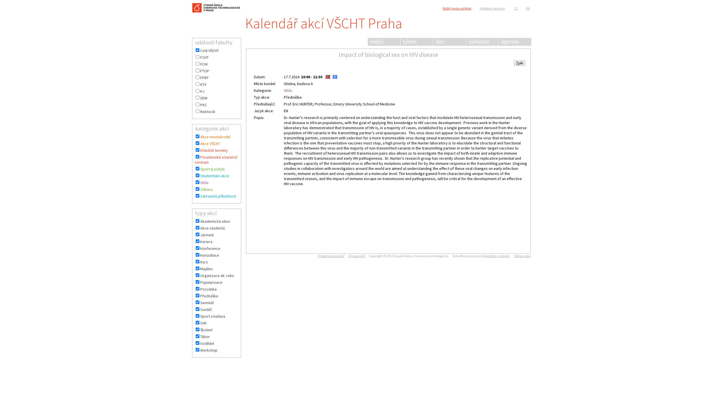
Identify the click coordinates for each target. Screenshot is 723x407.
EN (528, 8)
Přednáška (209, 295)
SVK (203, 323)
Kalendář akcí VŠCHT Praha (323, 23)
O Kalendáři (356, 256)
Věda (204, 182)
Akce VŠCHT (210, 143)
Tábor (205, 336)
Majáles (206, 268)
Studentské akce (214, 175)
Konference (210, 248)
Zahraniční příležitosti (218, 196)
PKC (203, 104)
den (440, 41)
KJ (202, 91)
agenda (510, 41)
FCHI (204, 64)
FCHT (204, 57)
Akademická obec (215, 221)
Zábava (206, 189)
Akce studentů (212, 228)
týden (410, 41)
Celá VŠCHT (209, 50)
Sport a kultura (212, 316)
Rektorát (207, 111)
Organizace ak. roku (217, 275)
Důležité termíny (214, 150)
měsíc (377, 41)
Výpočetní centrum (496, 256)
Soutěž (206, 309)
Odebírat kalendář (331, 256)
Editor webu (522, 256)
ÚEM (203, 98)
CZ (516, 8)
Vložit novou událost (457, 8)
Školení (206, 329)
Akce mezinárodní (215, 136)
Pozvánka (208, 289)
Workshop (208, 350)
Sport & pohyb (212, 169)
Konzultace (209, 255)
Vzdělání (207, 343)
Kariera (206, 241)
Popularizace (211, 282)
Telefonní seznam (492, 8)
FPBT (204, 77)
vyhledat (478, 41)
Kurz (204, 262)
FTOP (204, 70)
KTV (203, 84)
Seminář (207, 302)
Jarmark (207, 234)
